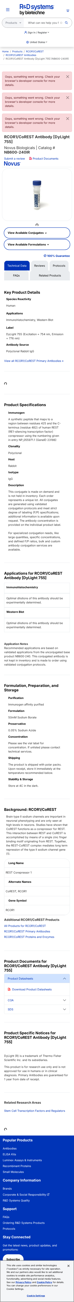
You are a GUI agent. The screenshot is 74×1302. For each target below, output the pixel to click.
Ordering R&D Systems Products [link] (24, 1223)
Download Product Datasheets (32, 989)
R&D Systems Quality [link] (16, 1200)
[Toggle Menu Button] (8, 9)
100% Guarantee (58, 256)
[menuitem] (5, 51)
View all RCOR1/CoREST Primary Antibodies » (34, 361)
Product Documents (45, 158)
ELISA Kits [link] (9, 1154)
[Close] (68, 76)
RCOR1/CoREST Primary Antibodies (27, 931)
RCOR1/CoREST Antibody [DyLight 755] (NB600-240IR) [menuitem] (37, 58)
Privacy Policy (23, 1282)
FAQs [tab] (16, 275)
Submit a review (14, 158)
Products (17, 51)
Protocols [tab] (59, 265)
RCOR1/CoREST (35, 51)
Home (5, 51)
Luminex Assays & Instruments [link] (22, 1160)
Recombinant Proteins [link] (17, 1166)
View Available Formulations (27, 244)
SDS (10, 1009)
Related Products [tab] (50, 275)
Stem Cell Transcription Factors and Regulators (34, 1110)
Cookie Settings (36, 1295)
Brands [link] (7, 1188)
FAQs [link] (6, 1217)
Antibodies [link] (10, 1148)
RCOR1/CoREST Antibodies (21, 55)
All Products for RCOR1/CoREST (25, 926)
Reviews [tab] (39, 265)
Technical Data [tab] (17, 265)
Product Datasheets (20, 978)
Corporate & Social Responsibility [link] (24, 1194)
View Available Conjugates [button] (26, 232)
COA (11, 1000)
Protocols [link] (9, 1228)
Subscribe (13, 1259)
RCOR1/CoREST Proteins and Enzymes (29, 937)
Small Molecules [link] (13, 1172)
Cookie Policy (44, 1282)
